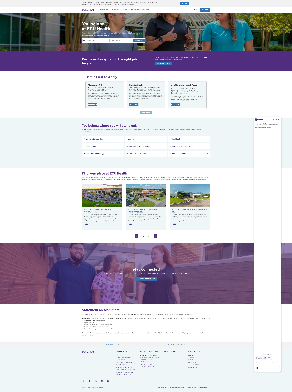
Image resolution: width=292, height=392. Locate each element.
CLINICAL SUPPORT (122, 365)
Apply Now (92, 104)
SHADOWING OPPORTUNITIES (149, 366)
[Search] (192, 10)
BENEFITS (190, 360)
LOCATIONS (191, 357)
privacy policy (263, 125)
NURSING (118, 355)
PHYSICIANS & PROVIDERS (124, 362)
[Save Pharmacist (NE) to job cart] (119, 85)
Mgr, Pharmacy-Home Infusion (184, 85)
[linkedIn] (96, 381)
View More (146, 112)
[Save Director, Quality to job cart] (161, 85)
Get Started (162, 63)
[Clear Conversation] (273, 119)
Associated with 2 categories (183, 89)
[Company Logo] (90, 9)
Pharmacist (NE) (95, 85)
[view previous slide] (136, 236)
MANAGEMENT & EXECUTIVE (124, 367)
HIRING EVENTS (134, 10)
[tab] (143, 236)
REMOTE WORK (192, 362)
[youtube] (102, 381)
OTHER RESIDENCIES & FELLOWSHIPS (146, 361)
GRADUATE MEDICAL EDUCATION (149, 357)
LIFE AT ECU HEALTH (193, 367)
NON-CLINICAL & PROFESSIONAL (126, 369)
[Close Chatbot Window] (279, 119)
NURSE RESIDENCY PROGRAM (148, 355)
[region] (267, 243)
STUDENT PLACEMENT (146, 364)
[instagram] (90, 381)
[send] (277, 368)
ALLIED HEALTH (120, 360)
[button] (205, 10)
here (106, 35)
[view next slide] (155, 236)
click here (117, 33)
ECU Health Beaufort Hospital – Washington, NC (142, 210)
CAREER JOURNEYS (193, 365)
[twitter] (108, 381)
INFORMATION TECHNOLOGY (124, 372)
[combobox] (94, 40)
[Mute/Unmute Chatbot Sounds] (276, 119)
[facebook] (83, 381)
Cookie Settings (125, 4)
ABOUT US (191, 355)
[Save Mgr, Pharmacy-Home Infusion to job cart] (202, 85)
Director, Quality (136, 85)
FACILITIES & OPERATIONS (123, 374)
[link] (146, 279)
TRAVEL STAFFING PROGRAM (124, 357)
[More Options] (257, 368)
